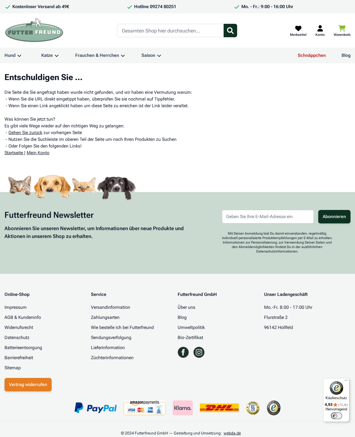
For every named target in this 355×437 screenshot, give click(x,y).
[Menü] (346, 381)
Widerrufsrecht (18, 327)
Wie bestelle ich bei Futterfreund (122, 327)
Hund (9, 55)
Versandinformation (110, 307)
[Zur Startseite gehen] (34, 30)
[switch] (336, 415)
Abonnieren (334, 216)
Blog (346, 55)
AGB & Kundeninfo (22, 317)
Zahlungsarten (105, 317)
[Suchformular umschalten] (230, 30)
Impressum (15, 307)
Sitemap (12, 367)
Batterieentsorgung (23, 347)
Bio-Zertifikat (190, 337)
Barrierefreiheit (18, 357)
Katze (47, 55)
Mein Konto (38, 152)
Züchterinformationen (112, 357)
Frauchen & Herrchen (97, 55)
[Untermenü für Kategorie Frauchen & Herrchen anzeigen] (123, 55)
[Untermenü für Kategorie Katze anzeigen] (56, 55)
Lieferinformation (108, 347)
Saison (148, 55)
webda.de (232, 433)
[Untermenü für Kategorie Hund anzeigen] (19, 55)
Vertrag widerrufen (28, 384)
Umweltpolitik (191, 327)
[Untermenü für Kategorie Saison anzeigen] (159, 55)
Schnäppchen (312, 55)
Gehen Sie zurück (25, 132)
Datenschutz (16, 337)
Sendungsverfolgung (111, 337)
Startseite (13, 152)
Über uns (186, 307)
